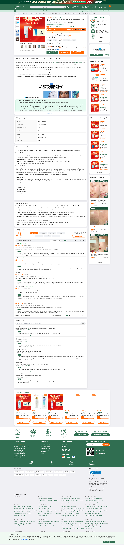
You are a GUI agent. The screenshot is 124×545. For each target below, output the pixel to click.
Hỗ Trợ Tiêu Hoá (89, 498)
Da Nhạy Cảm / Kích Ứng (77, 523)
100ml (74, 40)
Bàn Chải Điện (72, 502)
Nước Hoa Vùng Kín (42, 502)
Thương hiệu (39, 10)
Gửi (83, 323)
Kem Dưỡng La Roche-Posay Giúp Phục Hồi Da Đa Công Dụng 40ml (79, 13)
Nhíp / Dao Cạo (98, 526)
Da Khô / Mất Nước (79, 521)
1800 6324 (81, 435)
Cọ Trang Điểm (73, 515)
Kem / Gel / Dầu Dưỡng (55, 13)
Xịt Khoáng (40, 511)
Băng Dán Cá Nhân (42, 521)
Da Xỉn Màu (76, 525)
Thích (26, 329)
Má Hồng (82, 508)
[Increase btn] (59, 43)
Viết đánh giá (79, 236)
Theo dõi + (97, 54)
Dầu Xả (91, 506)
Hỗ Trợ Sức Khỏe (89, 500)
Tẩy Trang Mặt (41, 506)
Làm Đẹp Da (88, 521)
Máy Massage (41, 523)
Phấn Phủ (64, 510)
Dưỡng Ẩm (45, 13)
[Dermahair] (51, 463)
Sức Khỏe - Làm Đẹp (26, 13)
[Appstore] (100, 450)
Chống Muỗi (30, 511)
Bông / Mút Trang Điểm (19, 515)
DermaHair (63, 10)
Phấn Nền (73, 506)
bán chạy (51, 10)
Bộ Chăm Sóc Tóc (99, 515)
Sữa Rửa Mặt (48, 506)
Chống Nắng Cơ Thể (19, 525)
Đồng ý (112, 541)
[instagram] (66, 450)
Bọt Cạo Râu (17, 510)
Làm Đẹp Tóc (95, 521)
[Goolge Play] (100, 453)
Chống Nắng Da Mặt (42, 515)
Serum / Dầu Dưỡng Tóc (101, 510)
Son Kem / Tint (64, 513)
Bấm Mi (94, 525)
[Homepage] (20, 7)
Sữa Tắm (16, 521)
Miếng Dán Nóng (24, 510)
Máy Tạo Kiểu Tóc (89, 515)
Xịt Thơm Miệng (65, 502)
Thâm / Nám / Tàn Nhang (67, 526)
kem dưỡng (55, 62)
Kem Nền (68, 506)
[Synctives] (71, 463)
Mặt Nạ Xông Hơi (33, 510)
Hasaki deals (26, 10)
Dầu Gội (87, 506)
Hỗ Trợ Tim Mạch (98, 498)
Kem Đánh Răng (75, 498)
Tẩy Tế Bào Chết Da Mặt (43, 508)
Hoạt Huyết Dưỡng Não (99, 502)
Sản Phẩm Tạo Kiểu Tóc (91, 513)
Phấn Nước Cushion (66, 508)
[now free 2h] (49, 17)
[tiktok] (69, 450)
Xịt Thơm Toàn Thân (42, 500)
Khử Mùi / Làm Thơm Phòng (20, 508)
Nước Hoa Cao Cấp (52, 500)
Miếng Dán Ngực (27, 513)
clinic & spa (57, 10)
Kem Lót (63, 506)
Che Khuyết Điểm (75, 508)
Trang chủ (16, 13)
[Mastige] (92, 463)
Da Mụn (69, 523)
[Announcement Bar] (62, 2)
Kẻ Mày (77, 510)
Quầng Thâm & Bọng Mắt (67, 528)
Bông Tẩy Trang (65, 515)
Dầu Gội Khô (96, 506)
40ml (60, 40)
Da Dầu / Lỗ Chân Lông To (67, 521)
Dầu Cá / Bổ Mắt (89, 502)
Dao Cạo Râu (31, 508)
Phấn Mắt (63, 511)
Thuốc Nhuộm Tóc (97, 511)
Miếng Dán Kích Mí (89, 526)
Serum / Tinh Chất (55, 510)
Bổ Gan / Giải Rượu (98, 500)
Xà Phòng (21, 521)
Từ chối (106, 541)
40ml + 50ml (67, 40)
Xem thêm (57, 49)
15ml (55, 40)
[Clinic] (32, 463)
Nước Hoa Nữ (41, 498)
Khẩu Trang (56, 521)
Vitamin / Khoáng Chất (90, 523)
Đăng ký (106, 444)
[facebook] (63, 450)
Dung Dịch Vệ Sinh (18, 513)
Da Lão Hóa (64, 523)
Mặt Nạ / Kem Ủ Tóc (90, 510)
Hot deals (32, 10)
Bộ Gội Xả (87, 508)
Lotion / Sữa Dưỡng (48, 511)
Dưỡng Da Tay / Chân (25, 523)
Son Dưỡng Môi (75, 511)
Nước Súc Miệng (65, 500)
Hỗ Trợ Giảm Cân (102, 521)
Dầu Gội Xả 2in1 (103, 506)
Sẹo (75, 528)
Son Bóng (76, 513)
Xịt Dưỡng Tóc (88, 511)
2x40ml (49, 40)
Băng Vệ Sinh (17, 506)
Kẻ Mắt (81, 510)
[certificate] (99, 472)
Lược (98, 513)
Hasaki (71, 67)
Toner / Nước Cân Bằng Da (44, 510)
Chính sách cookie (24, 539)
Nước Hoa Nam (48, 498)
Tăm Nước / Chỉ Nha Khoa (76, 500)
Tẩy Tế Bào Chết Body (29, 521)
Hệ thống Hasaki (100, 435)
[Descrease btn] (52, 43)
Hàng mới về (45, 10)
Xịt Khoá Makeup (71, 510)
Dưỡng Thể (16, 523)
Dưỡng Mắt (51, 513)
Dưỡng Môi (57, 513)
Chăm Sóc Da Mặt (37, 13)
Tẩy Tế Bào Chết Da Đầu (96, 508)
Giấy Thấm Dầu (65, 517)
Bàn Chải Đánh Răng (66, 498)
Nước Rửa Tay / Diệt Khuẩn (20, 511)
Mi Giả (98, 525)
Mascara (69, 511)
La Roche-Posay (58, 17)
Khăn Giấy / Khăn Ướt (26, 506)
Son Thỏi (71, 513)
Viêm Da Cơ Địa (80, 528)
